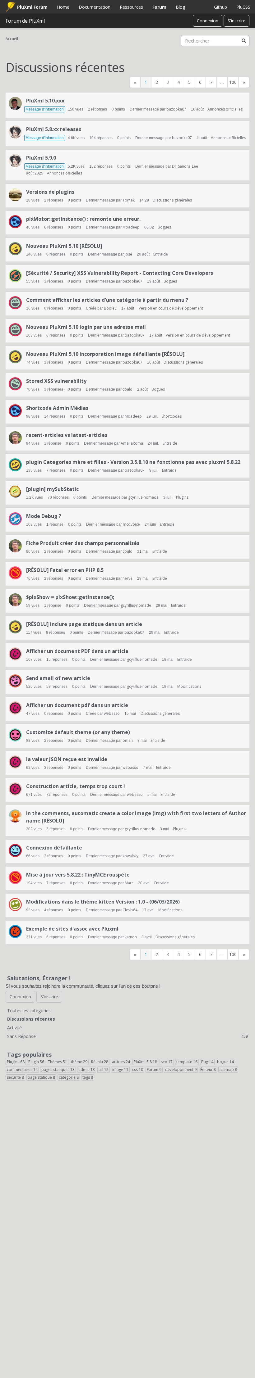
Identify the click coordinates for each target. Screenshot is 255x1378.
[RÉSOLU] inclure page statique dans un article (84, 624)
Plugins (182, 497)
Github (220, 7)
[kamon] (15, 816)
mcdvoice (131, 524)
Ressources (131, 7)
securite (15, 1077)
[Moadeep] (15, 221)
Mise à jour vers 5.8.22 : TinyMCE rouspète (78, 874)
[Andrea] (15, 518)
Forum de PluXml (25, 20)
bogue (225, 1061)
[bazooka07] (15, 103)
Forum (159, 7)
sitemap (228, 1069)
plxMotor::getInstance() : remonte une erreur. (83, 218)
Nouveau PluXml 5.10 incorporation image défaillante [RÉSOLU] (105, 354)
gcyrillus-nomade (143, 497)
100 (233, 82)
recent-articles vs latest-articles (66, 435)
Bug (207, 1061)
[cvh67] (15, 464)
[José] (15, 248)
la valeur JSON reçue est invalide (66, 759)
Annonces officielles (225, 109)
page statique (41, 1077)
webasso (112, 713)
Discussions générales (172, 200)
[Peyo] (15, 850)
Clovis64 (130, 910)
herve (127, 578)
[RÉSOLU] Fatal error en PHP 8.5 (65, 570)
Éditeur (208, 1069)
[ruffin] (15, 275)
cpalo (127, 389)
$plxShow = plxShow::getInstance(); (70, 597)
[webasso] (15, 653)
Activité (14, 1028)
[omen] (15, 734)
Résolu (99, 1061)
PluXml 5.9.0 (41, 157)
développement (181, 1069)
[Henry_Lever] (15, 383)
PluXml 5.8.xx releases (53, 129)
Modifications (189, 686)
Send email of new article (58, 678)
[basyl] (15, 904)
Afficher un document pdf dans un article (77, 705)
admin (86, 1069)
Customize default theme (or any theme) (78, 732)
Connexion (207, 21)
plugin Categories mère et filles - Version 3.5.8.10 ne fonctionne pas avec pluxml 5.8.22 (133, 462)
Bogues (164, 227)
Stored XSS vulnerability (56, 381)
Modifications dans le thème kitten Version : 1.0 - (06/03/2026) (103, 901)
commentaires (22, 1069)
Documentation (94, 7)
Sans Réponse (127, 1036)
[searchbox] (215, 40)
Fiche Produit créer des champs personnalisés (82, 543)
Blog (180, 7)
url (104, 1069)
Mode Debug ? (43, 516)
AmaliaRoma (132, 443)
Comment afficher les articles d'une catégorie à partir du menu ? (107, 300)
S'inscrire (236, 21)
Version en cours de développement (171, 308)
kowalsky (130, 856)
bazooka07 (176, 109)
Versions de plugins (50, 191)
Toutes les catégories (29, 1010)
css (137, 1069)
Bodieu (110, 308)
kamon (131, 937)
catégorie (69, 1077)
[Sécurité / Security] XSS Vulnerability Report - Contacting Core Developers (119, 273)
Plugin (36, 1061)
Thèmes (57, 1061)
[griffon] (15, 931)
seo (167, 1061)
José (128, 254)
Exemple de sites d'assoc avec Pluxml (72, 928)
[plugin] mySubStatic (52, 489)
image (120, 1069)
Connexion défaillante (54, 847)
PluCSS (243, 7)
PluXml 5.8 (145, 1061)
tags (87, 1077)
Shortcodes (171, 416)
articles (121, 1061)
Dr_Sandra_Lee (185, 166)
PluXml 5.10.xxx (45, 100)
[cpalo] (15, 437)
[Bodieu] (15, 302)
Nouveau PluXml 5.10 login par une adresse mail (86, 327)
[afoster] (15, 680)
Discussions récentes (31, 1019)
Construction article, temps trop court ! (75, 786)
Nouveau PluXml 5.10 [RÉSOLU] (64, 246)
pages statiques (58, 1069)
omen (128, 740)
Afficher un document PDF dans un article (77, 651)
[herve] (15, 572)
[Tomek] (15, 194)
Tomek (129, 200)
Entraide (160, 254)
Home (63, 7)
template (186, 1061)
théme (79, 1061)
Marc (129, 883)
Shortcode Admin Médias (57, 408)
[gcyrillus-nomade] (15, 491)
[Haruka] (15, 131)
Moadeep (131, 227)
